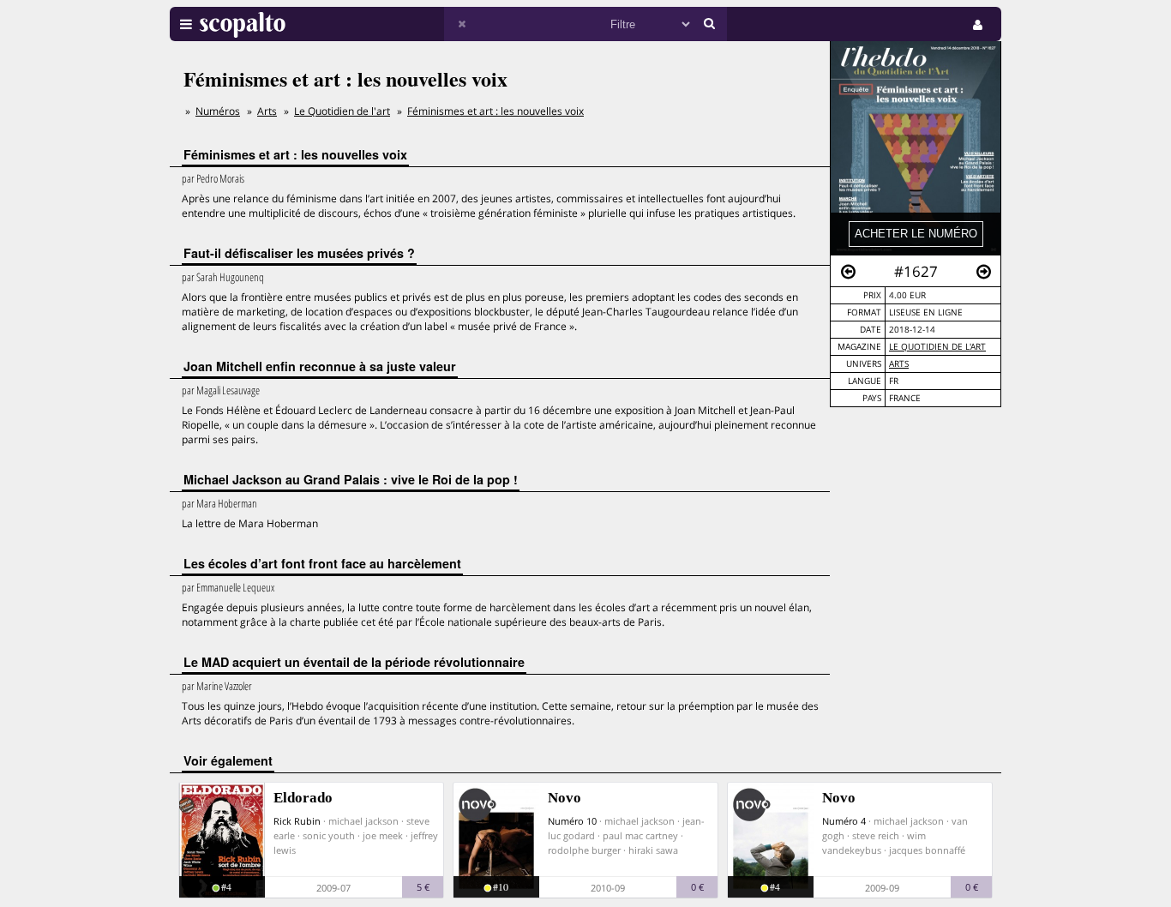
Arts (899, 363)
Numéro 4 (844, 820)
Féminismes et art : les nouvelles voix (495, 111)
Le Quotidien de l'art (937, 346)
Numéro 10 (572, 820)
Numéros (217, 111)
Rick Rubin (297, 820)
